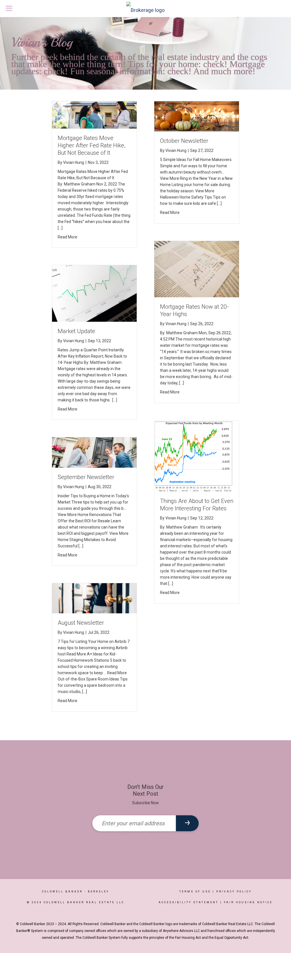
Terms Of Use (195, 891)
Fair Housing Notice (248, 902)
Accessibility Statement (189, 902)
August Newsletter (81, 622)
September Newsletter (86, 477)
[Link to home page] (145, 8)
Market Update (76, 331)
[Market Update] (94, 293)
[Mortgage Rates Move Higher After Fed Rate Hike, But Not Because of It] (94, 114)
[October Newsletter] (196, 116)
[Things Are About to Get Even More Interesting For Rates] (196, 455)
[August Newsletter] (94, 598)
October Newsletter (184, 140)
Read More (67, 237)
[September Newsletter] (94, 452)
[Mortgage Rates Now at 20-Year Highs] (196, 268)
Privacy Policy (234, 891)
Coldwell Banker (62, 891)
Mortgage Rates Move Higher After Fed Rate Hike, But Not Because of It (91, 145)
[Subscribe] (187, 823)
